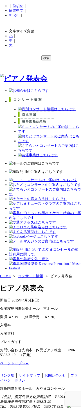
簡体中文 (16, 10)
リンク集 (7, 375)
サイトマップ (29, 375)
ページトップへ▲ (14, 363)
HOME (5, 276)
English (18, 6)
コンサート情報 (30, 276)
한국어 (14, 15)
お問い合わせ (55, 375)
